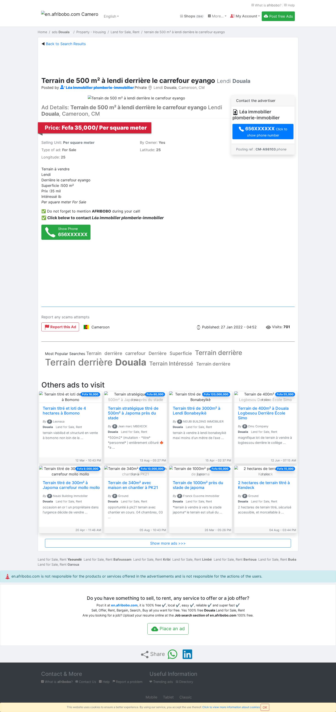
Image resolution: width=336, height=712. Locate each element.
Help (291, 5)
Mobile (150, 697)
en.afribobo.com (124, 605)
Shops (193, 16)
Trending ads (162, 682)
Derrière (158, 353)
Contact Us (87, 682)
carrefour (135, 353)
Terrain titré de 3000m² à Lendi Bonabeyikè (196, 410)
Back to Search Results (66, 43)
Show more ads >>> (168, 543)
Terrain (93, 353)
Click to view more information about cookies (231, 707)
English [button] (110, 16)
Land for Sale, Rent (60, 559)
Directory (185, 682)
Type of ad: (58, 149)
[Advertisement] (168, 60)
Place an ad (171, 628)
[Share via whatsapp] (172, 654)
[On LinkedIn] (187, 654)
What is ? (267, 5)
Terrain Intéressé (171, 363)
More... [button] (217, 16)
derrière (113, 353)
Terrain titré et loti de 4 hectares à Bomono (64, 410)
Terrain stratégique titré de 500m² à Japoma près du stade (133, 413)
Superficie (181, 353)
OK (265, 707)
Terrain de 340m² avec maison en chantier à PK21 (133, 485)
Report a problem (129, 682)
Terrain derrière (218, 353)
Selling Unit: (68, 142)
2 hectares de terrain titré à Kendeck (264, 485)
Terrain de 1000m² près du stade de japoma (198, 485)
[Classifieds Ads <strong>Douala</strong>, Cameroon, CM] (69, 16)
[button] (245, 16)
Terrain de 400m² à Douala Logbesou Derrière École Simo (263, 413)
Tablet (168, 697)
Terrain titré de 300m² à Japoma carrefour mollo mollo (71, 485)
